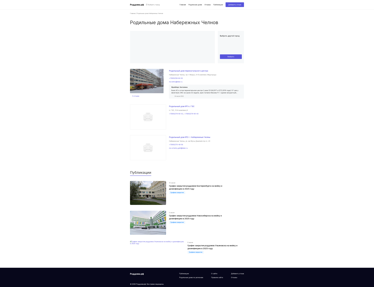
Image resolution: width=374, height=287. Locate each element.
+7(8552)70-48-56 (176, 145)
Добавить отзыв (234, 5)
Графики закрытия (177, 192)
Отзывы (208, 5)
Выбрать (231, 57)
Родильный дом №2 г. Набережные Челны (189, 137)
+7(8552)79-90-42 (176, 114)
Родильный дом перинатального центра (188, 71)
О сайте (214, 274)
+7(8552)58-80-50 (176, 78)
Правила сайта (217, 277)
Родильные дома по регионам (191, 277)
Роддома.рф (137, 4)
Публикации (218, 5)
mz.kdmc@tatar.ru (175, 82)
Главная (183, 5)
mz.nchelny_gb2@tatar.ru (178, 148)
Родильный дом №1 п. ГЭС (181, 106)
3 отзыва (135, 96)
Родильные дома (195, 5)
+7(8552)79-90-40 (191, 114)
